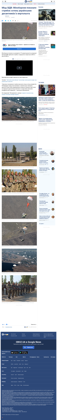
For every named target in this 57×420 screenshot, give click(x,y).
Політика (11, 357)
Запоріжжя (18, 360)
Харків (14, 360)
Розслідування (33, 357)
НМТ (30, 367)
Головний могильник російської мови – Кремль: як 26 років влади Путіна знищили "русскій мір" (44, 161)
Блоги (38, 357)
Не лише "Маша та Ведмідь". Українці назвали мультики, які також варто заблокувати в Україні (44, 33)
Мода (21, 385)
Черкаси (26, 360)
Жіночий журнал (26, 385)
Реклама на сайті (14, 335)
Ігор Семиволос (41, 172)
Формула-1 (26, 364)
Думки (40, 148)
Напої (16, 374)
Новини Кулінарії (20, 374)
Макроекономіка (21, 378)
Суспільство (46, 357)
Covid (24, 381)
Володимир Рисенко (42, 212)
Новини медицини (14, 381)
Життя (24, 357)
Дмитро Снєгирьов (42, 220)
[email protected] (14, 411)
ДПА (25, 367)
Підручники (15, 367)
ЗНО (27, 367)
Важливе (41, 7)
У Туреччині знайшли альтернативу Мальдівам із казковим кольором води (44, 46)
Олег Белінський (42, 164)
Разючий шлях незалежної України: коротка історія (43, 202)
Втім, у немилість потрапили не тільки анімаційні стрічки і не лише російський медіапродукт (44, 38)
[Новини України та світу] (26, 327)
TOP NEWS (41, 82)
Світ (16, 357)
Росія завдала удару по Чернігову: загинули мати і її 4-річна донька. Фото (47, 109)
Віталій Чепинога (42, 197)
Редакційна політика (36, 335)
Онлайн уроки (20, 367)
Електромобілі (18, 371)
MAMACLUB (20, 381)
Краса (18, 385)
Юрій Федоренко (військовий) (44, 155)
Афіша (12, 385)
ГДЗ (11, 367)
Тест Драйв (13, 371)
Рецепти (12, 374)
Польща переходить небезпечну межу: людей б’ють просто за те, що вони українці (44, 210)
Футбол (12, 364)
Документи (24, 335)
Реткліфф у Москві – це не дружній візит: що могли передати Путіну (44, 194)
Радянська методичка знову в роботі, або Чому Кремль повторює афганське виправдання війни (44, 169)
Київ (11, 360)
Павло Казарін (41, 205)
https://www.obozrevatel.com (38, 390)
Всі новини (53, 357)
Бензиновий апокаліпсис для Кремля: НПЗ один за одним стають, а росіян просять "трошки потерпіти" (43, 152)
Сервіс (25, 371)
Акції (22, 371)
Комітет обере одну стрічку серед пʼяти (46, 26)
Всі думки (41, 223)
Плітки (15, 385)
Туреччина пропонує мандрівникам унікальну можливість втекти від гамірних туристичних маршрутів (43, 52)
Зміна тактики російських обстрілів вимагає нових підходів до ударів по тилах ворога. (44, 217)
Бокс (23, 364)
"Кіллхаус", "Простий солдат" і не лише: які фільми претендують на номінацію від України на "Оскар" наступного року (46, 24)
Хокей (20, 364)
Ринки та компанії (14, 378)
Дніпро (22, 360)
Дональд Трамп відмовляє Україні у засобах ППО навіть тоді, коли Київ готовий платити (47, 103)
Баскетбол (16, 364)
